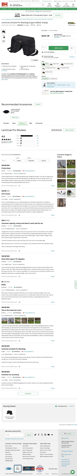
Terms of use (39, 473)
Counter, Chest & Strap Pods (40, 19)
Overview (6, 123)
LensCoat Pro (50, 19)
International (8, 454)
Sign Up (29, 435)
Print (40, 25)
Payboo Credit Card (27, 452)
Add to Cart (58, 48)
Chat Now (58, 15)
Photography (7, 19)
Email (7, 434)
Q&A (30, 123)
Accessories (39, 123)
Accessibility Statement (66, 473)
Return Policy (8, 446)
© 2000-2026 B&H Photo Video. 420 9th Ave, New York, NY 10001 (19, 473)
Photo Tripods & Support (16, 19)
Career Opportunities (28, 458)
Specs (14, 123)
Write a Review (69, 130)
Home (3, 19)
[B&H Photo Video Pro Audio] (5, 4)
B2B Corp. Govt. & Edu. (45, 450)
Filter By (29, 158)
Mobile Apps (53, 469)
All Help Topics (9, 460)
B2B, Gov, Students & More (14, 1)
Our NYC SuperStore (28, 448)
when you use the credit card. (62, 36)
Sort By (17, 158)
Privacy (47, 473)
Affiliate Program (27, 454)
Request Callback (68, 451)
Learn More (9, 142)
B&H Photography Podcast (46, 456)
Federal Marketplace (45, 446)
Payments (7, 452)
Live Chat (71, 1)
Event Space (43, 452)
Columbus (37, 11)
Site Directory (8, 456)
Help (68, 1)
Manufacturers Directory (29, 456)
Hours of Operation (27, 450)
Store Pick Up (65, 459)
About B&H (25, 446)
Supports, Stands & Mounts (28, 19)
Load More (28, 393)
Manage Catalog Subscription (12, 450)
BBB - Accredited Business (9, 468)
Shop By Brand (9, 458)
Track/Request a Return (11, 448)
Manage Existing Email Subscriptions (14, 438)
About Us (64, 1)
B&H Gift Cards (66, 462)
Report (53, 185)
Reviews (22, 123)
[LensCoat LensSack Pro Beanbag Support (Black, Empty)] (22, 45)
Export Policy (54, 473)
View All (38, 104)
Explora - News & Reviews (46, 454)
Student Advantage (45, 448)
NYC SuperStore (59, 1)
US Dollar (69, 433)
